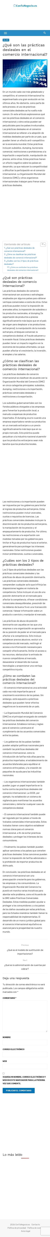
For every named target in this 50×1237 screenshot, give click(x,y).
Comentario (9, 998)
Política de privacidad (17, 1228)
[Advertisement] (24, 19)
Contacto (35, 1225)
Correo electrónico (13, 1049)
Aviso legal (25, 1231)
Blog (5, 40)
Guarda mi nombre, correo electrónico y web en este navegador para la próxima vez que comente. (24, 1080)
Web (5, 1061)
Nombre (7, 1037)
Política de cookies (35, 1228)
